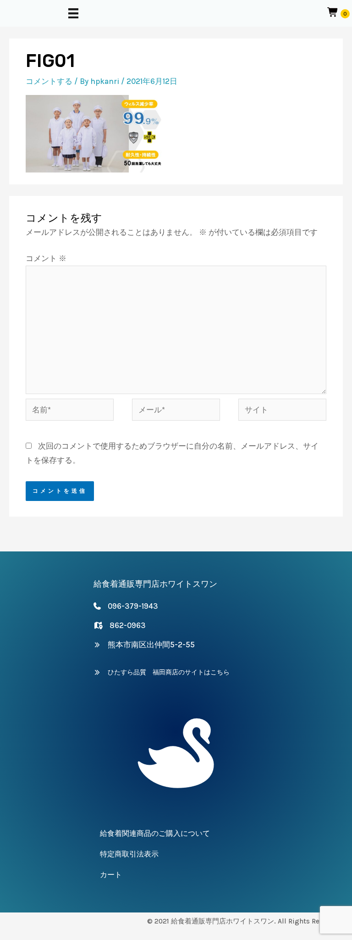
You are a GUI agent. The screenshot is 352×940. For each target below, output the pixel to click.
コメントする (49, 81)
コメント (46, 258)
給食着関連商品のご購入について (155, 833)
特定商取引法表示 (129, 854)
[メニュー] (73, 13)
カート (111, 874)
